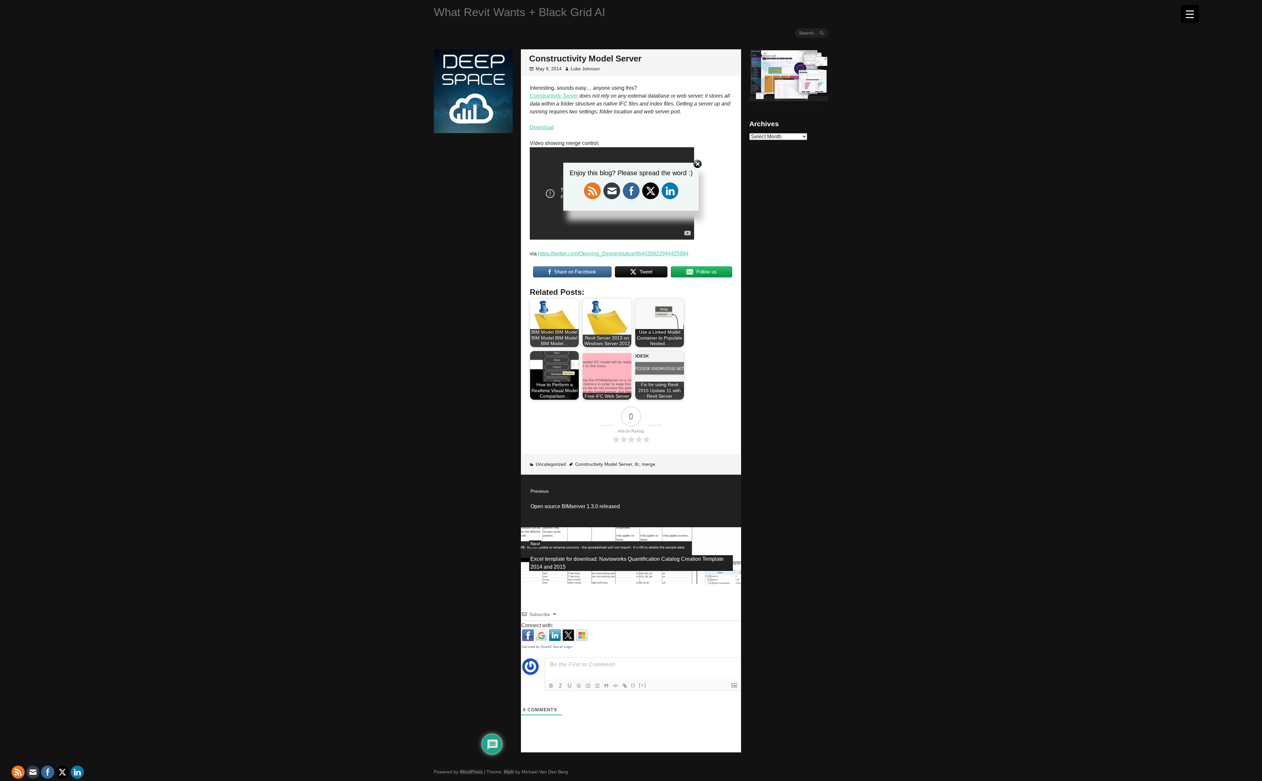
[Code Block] (615, 686)
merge (648, 464)
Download (542, 127)
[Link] (624, 686)
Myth (509, 771)
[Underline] (569, 686)
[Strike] (578, 686)
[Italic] (560, 686)
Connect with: (537, 625)
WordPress (471, 771)
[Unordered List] (597, 686)
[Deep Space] (473, 130)
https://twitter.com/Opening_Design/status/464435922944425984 (613, 253)
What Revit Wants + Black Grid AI (519, 12)
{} (633, 685)
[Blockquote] (606, 686)
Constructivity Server (554, 96)
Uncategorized (551, 464)
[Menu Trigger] (1190, 14)
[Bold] (551, 686)
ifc (637, 464)
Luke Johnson (585, 68)
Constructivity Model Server (603, 464)
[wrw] (788, 98)
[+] (642, 685)
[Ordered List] (588, 686)
